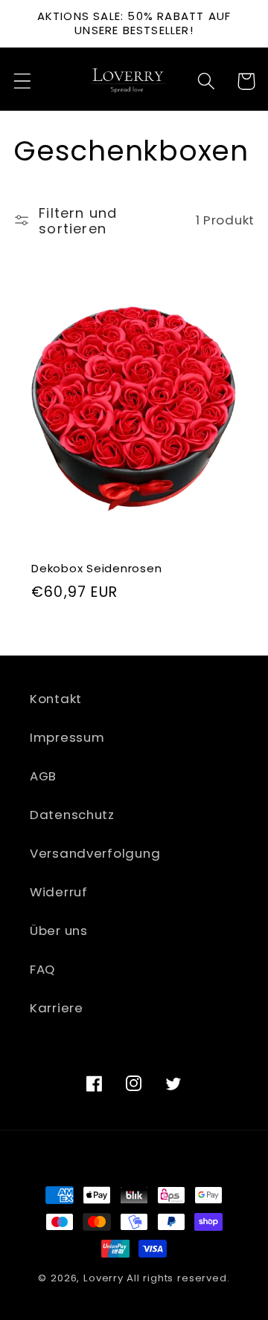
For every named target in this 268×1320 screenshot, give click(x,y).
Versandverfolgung (95, 853)
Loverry (103, 1278)
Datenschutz (72, 815)
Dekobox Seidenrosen (96, 568)
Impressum (67, 737)
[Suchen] (206, 81)
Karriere (56, 1008)
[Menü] (22, 81)
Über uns (59, 930)
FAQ (42, 969)
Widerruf (59, 892)
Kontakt (56, 699)
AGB (43, 776)
